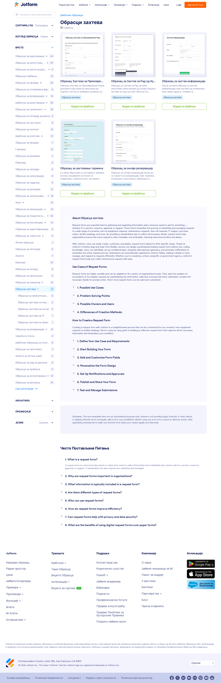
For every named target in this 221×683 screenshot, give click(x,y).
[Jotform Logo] (26, 4)
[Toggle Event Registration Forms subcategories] (49, 69)
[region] (34, 224)
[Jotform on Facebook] (172, 678)
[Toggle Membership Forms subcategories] (42, 235)
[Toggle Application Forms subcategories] (40, 82)
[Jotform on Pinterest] (200, 678)
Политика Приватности (49, 677)
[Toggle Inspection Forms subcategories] (45, 222)
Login (179, 4)
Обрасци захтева (81, 22)
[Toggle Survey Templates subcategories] (46, 102)
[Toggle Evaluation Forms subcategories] (44, 209)
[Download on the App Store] (201, 573)
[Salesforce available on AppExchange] (201, 584)
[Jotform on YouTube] (206, 678)
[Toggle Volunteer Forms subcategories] (47, 375)
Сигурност (74, 677)
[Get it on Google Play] (201, 564)
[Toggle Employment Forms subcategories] (48, 195)
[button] (34, 25)
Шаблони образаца (71, 15)
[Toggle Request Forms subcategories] (38, 289)
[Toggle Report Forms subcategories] (42, 282)
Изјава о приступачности (101, 677)
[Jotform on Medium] (189, 678)
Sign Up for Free (195, 4)
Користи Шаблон (82, 106)
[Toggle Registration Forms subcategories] (47, 62)
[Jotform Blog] (195, 678)
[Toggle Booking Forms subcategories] (46, 96)
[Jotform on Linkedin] (183, 678)
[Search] (17, 14)
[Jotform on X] (177, 678)
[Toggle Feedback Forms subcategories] (47, 215)
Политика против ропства (136, 677)
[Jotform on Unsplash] (212, 678)
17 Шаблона (68, 28)
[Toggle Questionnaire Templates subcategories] (41, 135)
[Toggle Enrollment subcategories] (23, 202)
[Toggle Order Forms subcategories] (46, 56)
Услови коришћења (18, 677)
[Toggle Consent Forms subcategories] (45, 109)
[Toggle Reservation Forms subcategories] (46, 329)
